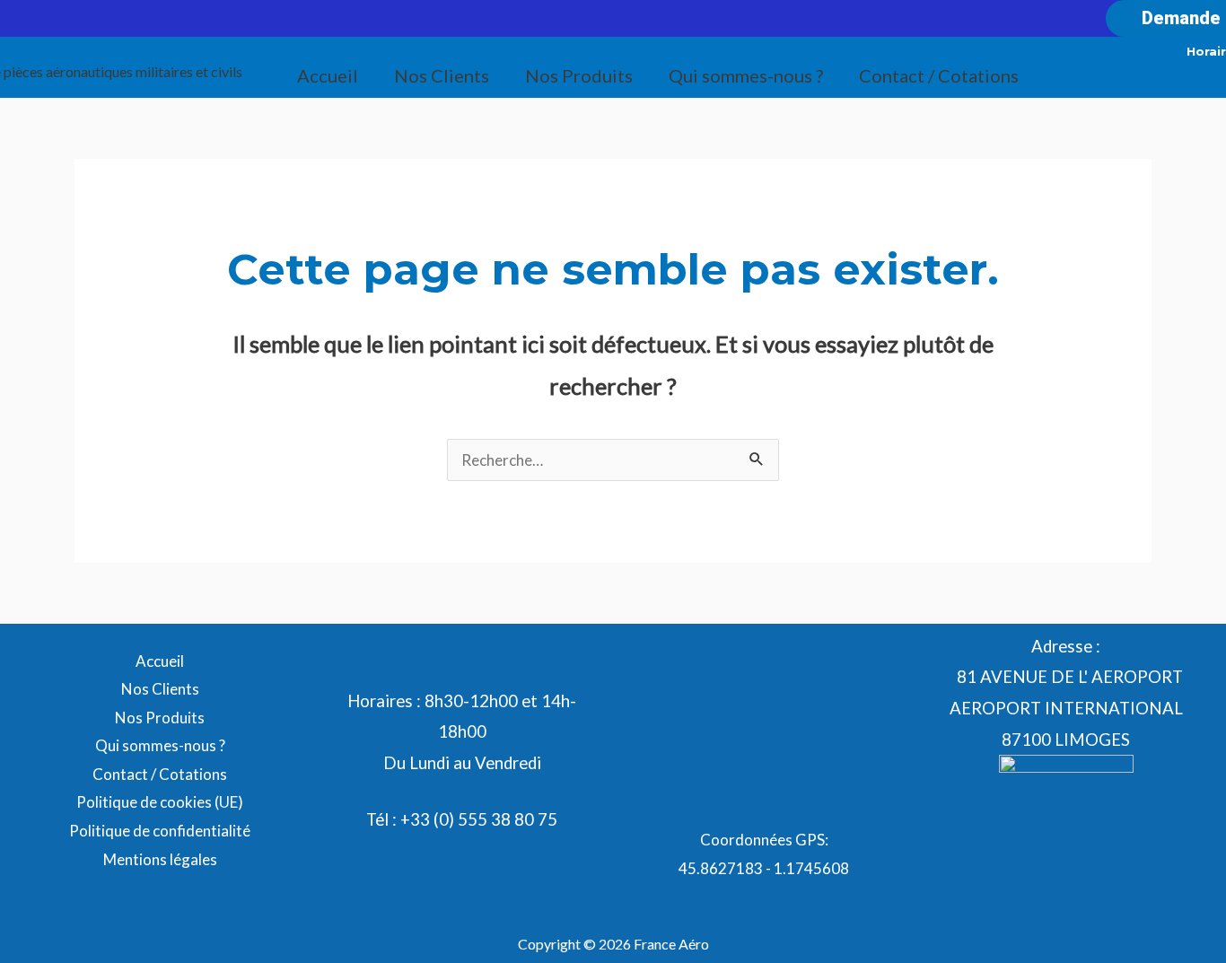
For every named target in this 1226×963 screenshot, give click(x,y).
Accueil (327, 75)
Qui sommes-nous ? (746, 75)
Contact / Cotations (939, 75)
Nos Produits (579, 75)
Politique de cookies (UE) (159, 801)
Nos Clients (441, 75)
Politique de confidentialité (159, 830)
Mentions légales (160, 859)
